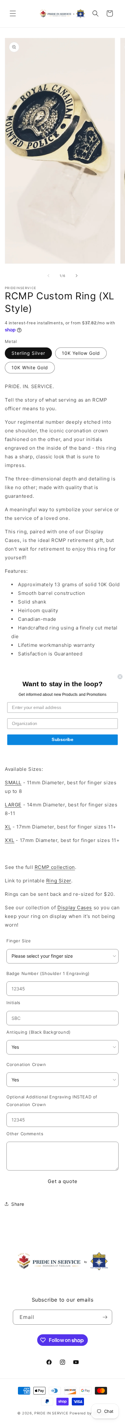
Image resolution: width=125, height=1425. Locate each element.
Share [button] (17, 1204)
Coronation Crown (26, 1064)
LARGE (13, 805)
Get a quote (63, 1181)
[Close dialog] (120, 676)
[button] (13, 13)
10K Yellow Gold (81, 353)
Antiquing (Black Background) (38, 1032)
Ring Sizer (58, 881)
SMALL (13, 782)
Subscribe (62, 739)
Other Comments (24, 1133)
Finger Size (18, 940)
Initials (13, 1002)
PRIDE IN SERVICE (51, 1413)
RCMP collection (55, 867)
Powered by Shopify (89, 1413)
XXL (9, 840)
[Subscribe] (105, 1317)
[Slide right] (77, 276)
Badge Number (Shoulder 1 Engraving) (48, 973)
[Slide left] (48, 276)
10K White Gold (30, 367)
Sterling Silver (28, 353)
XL (8, 827)
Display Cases (74, 907)
